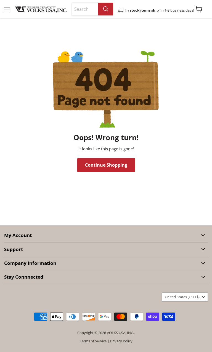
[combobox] (84, 9)
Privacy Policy (121, 340)
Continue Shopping (106, 165)
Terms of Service (93, 340)
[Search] (105, 9)
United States (182, 296)
